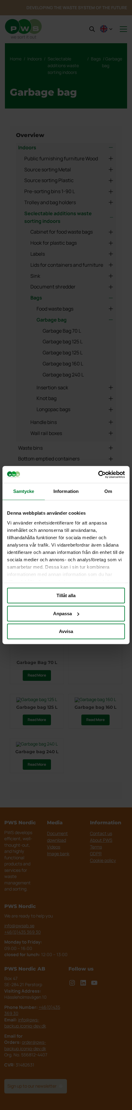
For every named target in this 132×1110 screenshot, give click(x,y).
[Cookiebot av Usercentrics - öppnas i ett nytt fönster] (98, 475)
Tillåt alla (66, 595)
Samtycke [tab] (23, 491)
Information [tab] (66, 491)
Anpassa (62, 613)
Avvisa (66, 631)
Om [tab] (108, 491)
